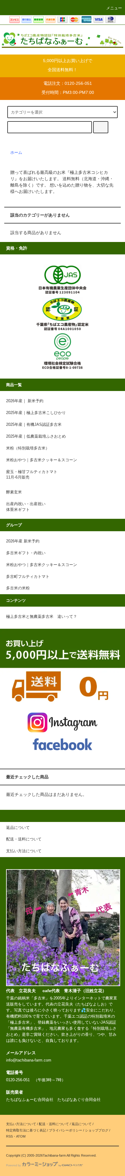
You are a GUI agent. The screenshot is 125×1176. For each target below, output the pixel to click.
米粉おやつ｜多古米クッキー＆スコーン (41, 565)
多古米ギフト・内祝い (26, 553)
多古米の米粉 (18, 588)
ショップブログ (96, 1130)
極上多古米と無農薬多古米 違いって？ (41, 617)
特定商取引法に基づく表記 (26, 1130)
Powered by (13, 1165)
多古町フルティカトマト (27, 577)
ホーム (16, 153)
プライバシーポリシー (65, 1130)
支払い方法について (21, 1124)
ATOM (20, 1136)
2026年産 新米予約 (22, 541)
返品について (82, 1124)
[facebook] (63, 744)
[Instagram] (63, 722)
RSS (9, 1136)
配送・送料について (54, 1124)
